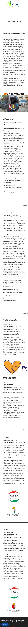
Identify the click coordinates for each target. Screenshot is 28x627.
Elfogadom (5, 624)
